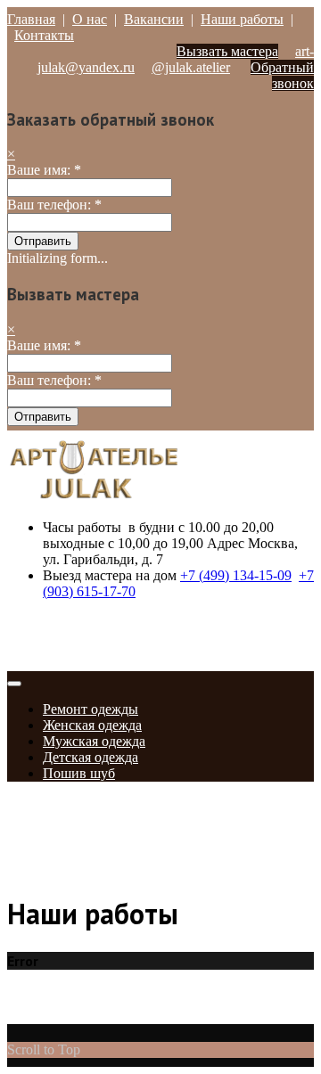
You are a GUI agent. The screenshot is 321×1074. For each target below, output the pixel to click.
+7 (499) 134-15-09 (236, 575)
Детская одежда (90, 757)
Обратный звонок (282, 75)
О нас (89, 19)
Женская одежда (92, 725)
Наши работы (242, 19)
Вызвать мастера (227, 51)
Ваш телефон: (54, 204)
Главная (31, 19)
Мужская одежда (94, 741)
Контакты (44, 35)
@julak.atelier (191, 67)
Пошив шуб (79, 773)
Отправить (42, 241)
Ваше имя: (44, 169)
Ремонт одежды (90, 709)
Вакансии (154, 19)
